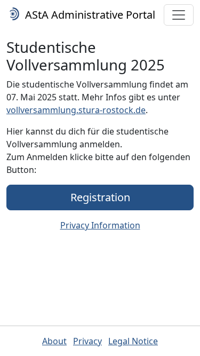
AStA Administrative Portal (88, 14)
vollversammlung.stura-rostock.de (76, 110)
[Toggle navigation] (179, 15)
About (54, 341)
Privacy (87, 341)
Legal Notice (133, 341)
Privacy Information (100, 225)
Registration (100, 197)
